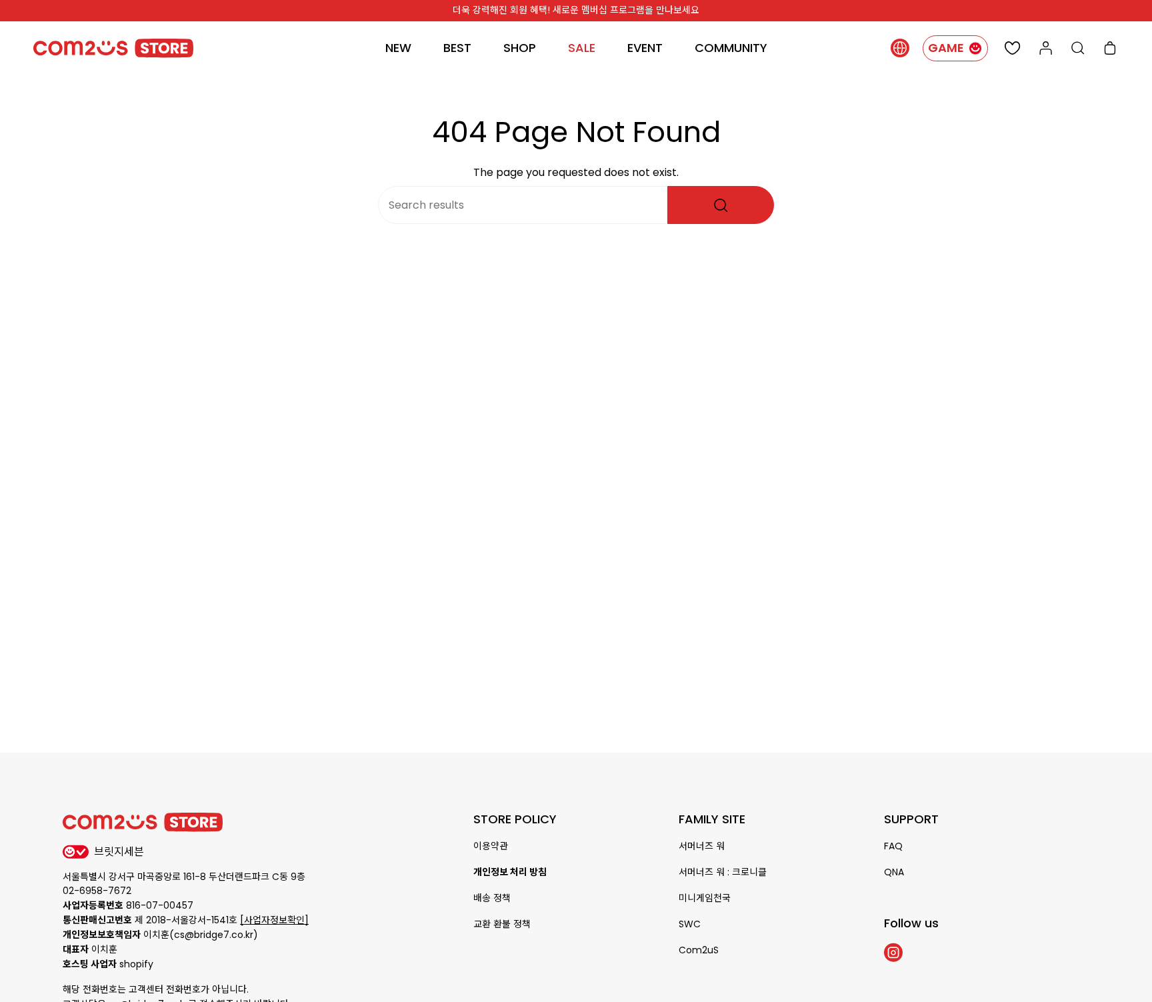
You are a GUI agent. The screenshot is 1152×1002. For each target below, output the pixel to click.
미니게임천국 (705, 898)
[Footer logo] (143, 822)
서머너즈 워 (702, 846)
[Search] (720, 205)
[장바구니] (1110, 48)
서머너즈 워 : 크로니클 (723, 872)
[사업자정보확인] (274, 920)
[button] (519, 48)
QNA (894, 872)
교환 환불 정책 (502, 924)
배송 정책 (492, 898)
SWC (690, 924)
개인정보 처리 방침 (510, 872)
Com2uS (699, 950)
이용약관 (490, 846)
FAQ (893, 846)
